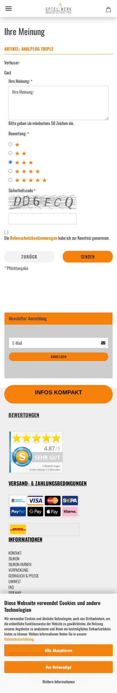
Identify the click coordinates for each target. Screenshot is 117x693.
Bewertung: (18, 133)
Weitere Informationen (58, 681)
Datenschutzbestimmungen (33, 238)
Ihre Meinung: (20, 81)
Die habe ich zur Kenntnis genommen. (57, 238)
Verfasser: (12, 62)
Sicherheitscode (21, 190)
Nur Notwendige (59, 667)
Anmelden (58, 356)
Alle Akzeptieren (58, 650)
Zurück (29, 256)
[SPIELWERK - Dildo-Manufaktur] (58, 8)
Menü (8, 8)
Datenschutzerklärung (19, 639)
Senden (88, 256)
